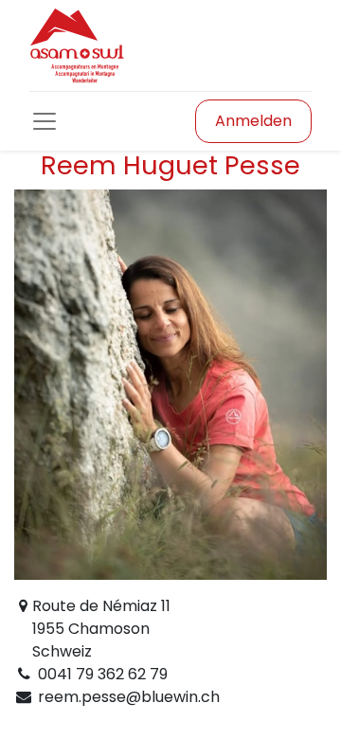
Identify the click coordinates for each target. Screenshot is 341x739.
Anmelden (253, 121)
